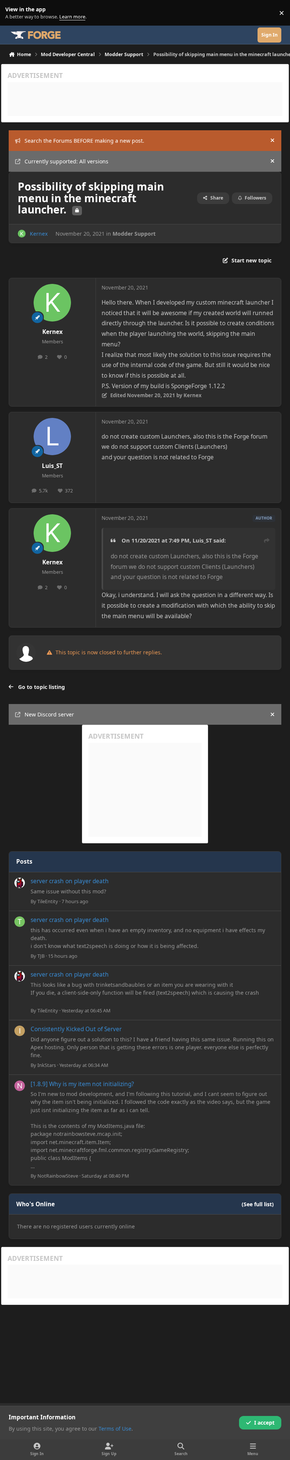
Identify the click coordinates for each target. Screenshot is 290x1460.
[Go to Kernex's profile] (22, 234)
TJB (41, 956)
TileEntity (47, 901)
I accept (264, 1422)
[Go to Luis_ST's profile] (52, 436)
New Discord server (49, 714)
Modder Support (134, 233)
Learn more (14, 13)
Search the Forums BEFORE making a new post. (84, 140)
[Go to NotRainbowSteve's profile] (19, 1086)
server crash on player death (70, 881)
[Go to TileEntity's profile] (19, 883)
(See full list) (258, 1204)
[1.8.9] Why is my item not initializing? (82, 1084)
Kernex (39, 233)
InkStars (46, 1065)
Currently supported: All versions (66, 161)
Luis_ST (52, 466)
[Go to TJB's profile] (19, 921)
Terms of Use (115, 1428)
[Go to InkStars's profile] (19, 1031)
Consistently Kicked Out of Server (76, 1029)
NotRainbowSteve (57, 1175)
